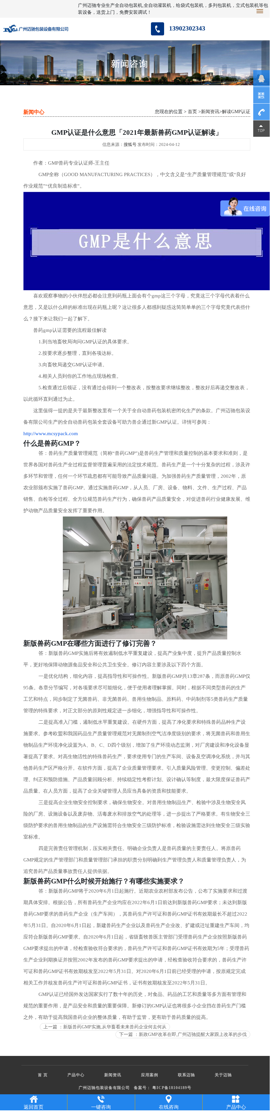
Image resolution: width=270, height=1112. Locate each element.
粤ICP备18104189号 (171, 1087)
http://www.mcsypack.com (50, 433)
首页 (192, 111)
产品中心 (76, 1075)
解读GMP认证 (236, 111)
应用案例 (149, 1075)
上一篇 (104, 1026)
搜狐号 (130, 144)
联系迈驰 (186, 1075)
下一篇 (183, 1034)
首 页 (43, 1075)
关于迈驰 (223, 1075)
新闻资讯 (210, 111)
